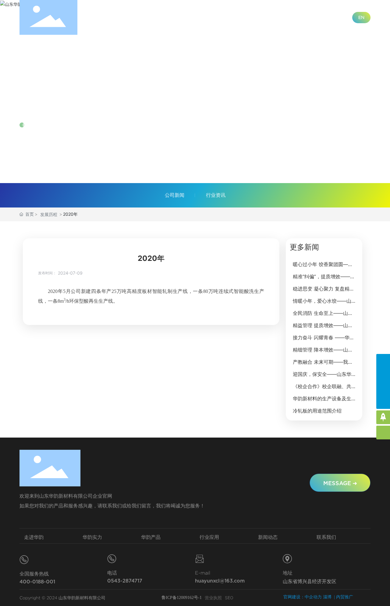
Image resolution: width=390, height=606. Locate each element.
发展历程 (48, 214)
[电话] (383, 374)
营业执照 (213, 597)
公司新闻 (174, 195)
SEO (229, 597)
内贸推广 (344, 597)
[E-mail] (383, 388)
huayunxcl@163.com (220, 580)
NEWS (35, 107)
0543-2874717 (124, 580)
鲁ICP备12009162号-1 (181, 597)
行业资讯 (215, 195)
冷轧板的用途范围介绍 (317, 411)
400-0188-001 (37, 581)
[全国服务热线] (383, 361)
